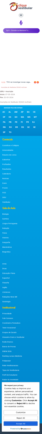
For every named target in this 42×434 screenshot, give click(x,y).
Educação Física (8, 273)
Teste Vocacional (9, 328)
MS (28, 117)
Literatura (6, 292)
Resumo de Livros (9, 155)
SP (4, 132)
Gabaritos (6, 160)
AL (10, 112)
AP (22, 112)
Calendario (6, 174)
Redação (5, 228)
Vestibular (6, 202)
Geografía (6, 242)
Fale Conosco (7, 318)
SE (34, 127)
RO (10, 127)
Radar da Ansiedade (10, 380)
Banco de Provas (9, 347)
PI (22, 122)
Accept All (20, 423)
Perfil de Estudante (9, 375)
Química (5, 219)
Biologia (5, 214)
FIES (4, 193)
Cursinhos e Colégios (10, 145)
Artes (4, 264)
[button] (21, 15)
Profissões (6, 164)
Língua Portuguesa (9, 223)
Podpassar (6, 361)
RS (22, 127)
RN (4, 127)
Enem (4, 183)
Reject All (21, 418)
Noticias (5, 178)
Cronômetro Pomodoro (11, 323)
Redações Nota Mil (9, 297)
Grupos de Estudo (9, 332)
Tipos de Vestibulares (10, 370)
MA (22, 117)
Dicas (4, 268)
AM (15, 112)
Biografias (6, 252)
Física (4, 233)
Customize (20, 412)
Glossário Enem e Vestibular (13, 337)
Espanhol (6, 278)
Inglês (4, 287)
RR (16, 127)
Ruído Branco (7, 342)
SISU (4, 197)
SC (28, 127)
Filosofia (5, 283)
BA (28, 112)
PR (27, 122)
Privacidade (7, 313)
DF (4, 117)
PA (4, 122)
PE (16, 122)
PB (10, 122)
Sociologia (6, 301)
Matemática (7, 247)
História (5, 238)
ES (10, 117)
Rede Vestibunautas (10, 365)
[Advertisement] (21, 57)
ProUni (5, 188)
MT (35, 117)
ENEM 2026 (7, 351)
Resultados (6, 169)
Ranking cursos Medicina (12, 356)
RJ (33, 122)
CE (34, 112)
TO (10, 132)
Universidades (7, 150)
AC (3, 112)
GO (16, 117)
